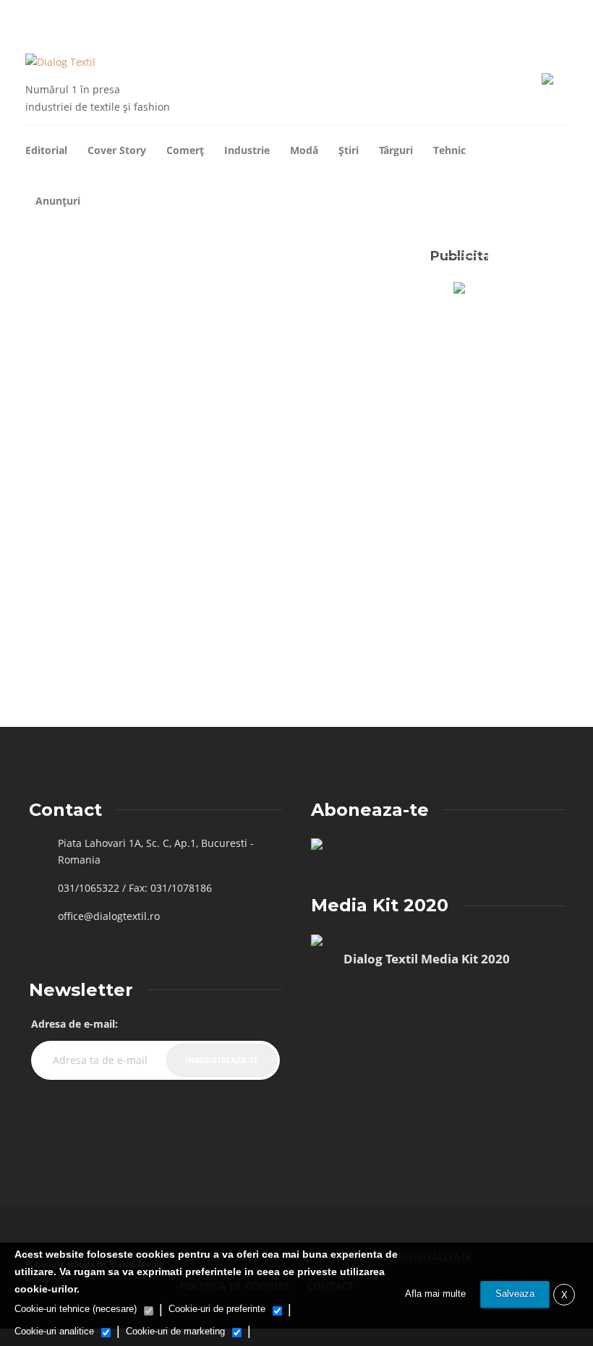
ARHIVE (13, 17)
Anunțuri (57, 201)
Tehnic (449, 150)
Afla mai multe (435, 1293)
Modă (304, 150)
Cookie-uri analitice (54, 1331)
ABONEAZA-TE (156, 17)
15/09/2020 (159, 635)
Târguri (396, 150)
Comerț (185, 150)
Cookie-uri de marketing (175, 1331)
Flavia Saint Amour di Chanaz (80, 635)
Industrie (247, 150)
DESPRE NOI (58, 17)
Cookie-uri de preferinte (216, 1308)
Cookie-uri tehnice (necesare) (75, 1308)
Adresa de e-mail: (74, 1024)
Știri (348, 150)
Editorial (46, 150)
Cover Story (117, 150)
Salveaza (514, 1293)
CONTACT (105, 17)
